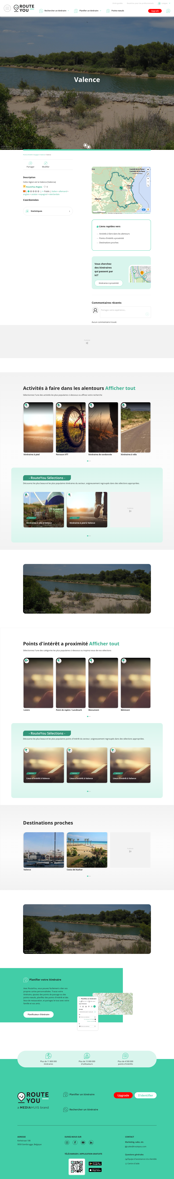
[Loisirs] (38, 683)
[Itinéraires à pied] (38, 427)
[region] (121, 190)
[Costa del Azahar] (87, 850)
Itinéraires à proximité (109, 283)
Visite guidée (117, 3)
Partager (30, 166)
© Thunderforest (127, 213)
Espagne (36, 155)
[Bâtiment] (135, 683)
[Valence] (44, 850)
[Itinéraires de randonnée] (103, 427)
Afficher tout (120, 388)
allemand (63, 191)
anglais (26, 194)
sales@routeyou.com (136, 1146)
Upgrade (155, 11)
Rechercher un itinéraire (83, 1109)
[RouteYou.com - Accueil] (24, 8)
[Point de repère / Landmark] (71, 683)
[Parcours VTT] (71, 427)
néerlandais (54, 194)
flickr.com (9, 146)
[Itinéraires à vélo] (135, 427)
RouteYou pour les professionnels (140, 3)
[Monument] (103, 683)
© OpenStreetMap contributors (141, 213)
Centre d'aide (133, 1163)
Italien (54, 191)
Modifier (45, 166)
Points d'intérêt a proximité (111, 238)
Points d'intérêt (28, 155)
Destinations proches (108, 242)
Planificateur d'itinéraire (38, 1014)
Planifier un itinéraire (82, 1094)
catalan (34, 194)
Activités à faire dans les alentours (114, 233)
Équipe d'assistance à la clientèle (142, 1159)
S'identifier (145, 1095)
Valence (42, 155)
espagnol (43, 194)
